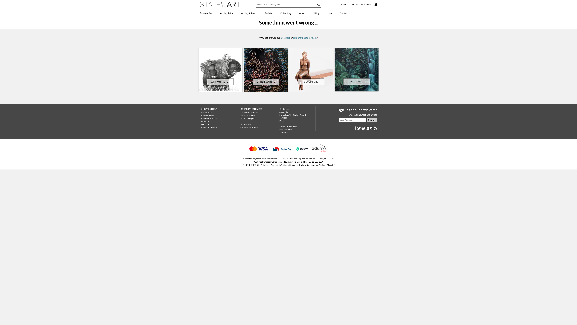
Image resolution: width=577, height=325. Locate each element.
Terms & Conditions (288, 126)
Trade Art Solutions (249, 112)
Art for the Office (247, 115)
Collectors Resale (209, 127)
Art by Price (226, 13)
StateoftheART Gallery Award (292, 115)
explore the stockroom (305, 37)
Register (365, 4)
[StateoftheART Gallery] (220, 5)
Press (281, 121)
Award (302, 13)
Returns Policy (207, 115)
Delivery (205, 121)
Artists (268, 13)
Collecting (285, 13)
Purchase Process (209, 118)
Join (330, 13)
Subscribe (283, 132)
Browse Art (206, 13)
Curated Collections (249, 127)
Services (283, 118)
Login (355, 4)
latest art (285, 37)
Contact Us (284, 109)
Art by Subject (249, 13)
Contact (344, 13)
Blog (316, 13)
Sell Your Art (206, 112)
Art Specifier (245, 124)
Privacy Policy (285, 129)
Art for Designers (247, 118)
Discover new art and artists (363, 114)
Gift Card (205, 124)
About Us (283, 112)
